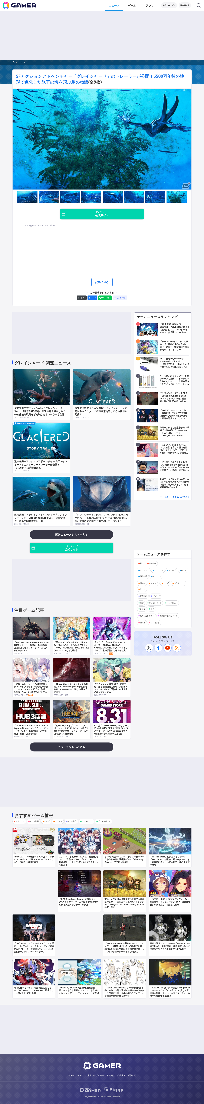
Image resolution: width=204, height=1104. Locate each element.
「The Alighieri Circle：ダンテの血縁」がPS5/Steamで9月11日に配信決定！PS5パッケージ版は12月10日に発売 (71, 688)
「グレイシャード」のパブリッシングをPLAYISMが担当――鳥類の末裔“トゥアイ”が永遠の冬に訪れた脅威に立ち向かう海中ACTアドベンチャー (101, 518)
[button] (15, 197)
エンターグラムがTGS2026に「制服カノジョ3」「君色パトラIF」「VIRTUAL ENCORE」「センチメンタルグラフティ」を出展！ (79, 860)
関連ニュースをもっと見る (71, 534)
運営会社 (132, 1075)
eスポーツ (156, 596)
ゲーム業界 (72, 821)
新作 (142, 563)
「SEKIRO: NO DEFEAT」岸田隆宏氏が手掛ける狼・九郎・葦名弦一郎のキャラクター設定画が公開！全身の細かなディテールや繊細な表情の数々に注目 (124, 991)
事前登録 (152, 563)
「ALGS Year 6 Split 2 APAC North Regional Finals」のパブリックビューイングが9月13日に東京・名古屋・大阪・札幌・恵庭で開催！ (31, 729)
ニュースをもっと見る (71, 747)
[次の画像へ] (102, 139)
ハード (184, 570)
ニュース (114, 5)
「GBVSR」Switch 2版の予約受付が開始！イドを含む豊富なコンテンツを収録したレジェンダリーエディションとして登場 (79, 990)
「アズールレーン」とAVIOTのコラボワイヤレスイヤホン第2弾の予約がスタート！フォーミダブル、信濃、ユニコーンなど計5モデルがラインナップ (31, 689)
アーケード (158, 570)
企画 (152, 609)
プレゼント (155, 622)
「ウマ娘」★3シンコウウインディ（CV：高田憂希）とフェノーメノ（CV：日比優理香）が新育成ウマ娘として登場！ (170, 902)
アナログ (172, 570)
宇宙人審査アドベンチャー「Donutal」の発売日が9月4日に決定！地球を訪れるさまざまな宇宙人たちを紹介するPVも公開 (170, 946)
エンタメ (154, 583)
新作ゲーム (20, 821)
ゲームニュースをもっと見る (173, 496)
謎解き (142, 583)
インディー (144, 570)
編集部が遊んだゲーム (169, 615)
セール (142, 622)
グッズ (166, 583)
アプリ (150, 5)
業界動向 (143, 596)
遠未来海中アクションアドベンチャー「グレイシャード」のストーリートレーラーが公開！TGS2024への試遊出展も (40, 464)
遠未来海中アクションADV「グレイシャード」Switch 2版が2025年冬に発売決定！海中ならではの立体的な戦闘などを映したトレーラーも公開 (41, 411)
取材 (142, 603)
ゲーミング (156, 576)
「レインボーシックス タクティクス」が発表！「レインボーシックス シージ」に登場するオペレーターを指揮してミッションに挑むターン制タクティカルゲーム (34, 947)
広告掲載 (121, 1075)
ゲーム (132, 5)
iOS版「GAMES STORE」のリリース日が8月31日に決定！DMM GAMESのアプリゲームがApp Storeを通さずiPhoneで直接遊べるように (111, 729)
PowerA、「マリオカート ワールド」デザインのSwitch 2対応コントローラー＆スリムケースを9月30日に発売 (34, 859)
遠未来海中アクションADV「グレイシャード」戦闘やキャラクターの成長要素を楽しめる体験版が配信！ (101, 411)
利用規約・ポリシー (94, 1075)
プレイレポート (155, 603)
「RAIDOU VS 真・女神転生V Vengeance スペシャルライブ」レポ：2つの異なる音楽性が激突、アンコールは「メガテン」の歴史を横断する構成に (170, 991)
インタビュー (172, 603)
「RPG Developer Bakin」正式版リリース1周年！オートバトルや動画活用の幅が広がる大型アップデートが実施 (78, 902)
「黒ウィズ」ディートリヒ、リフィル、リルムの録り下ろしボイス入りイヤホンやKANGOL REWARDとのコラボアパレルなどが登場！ (71, 646)
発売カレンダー (169, 5)
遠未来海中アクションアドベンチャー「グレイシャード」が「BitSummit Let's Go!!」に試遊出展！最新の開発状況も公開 (40, 518)
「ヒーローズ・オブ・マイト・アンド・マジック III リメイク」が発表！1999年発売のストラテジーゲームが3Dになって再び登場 (71, 729)
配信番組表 (184, 5)
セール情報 (34, 821)
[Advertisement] (102, 35)
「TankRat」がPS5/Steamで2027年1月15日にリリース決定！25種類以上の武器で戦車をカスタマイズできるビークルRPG (31, 646)
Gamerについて (75, 1075)
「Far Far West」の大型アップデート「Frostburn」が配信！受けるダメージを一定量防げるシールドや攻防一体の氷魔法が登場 (170, 860)
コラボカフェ (179, 583)
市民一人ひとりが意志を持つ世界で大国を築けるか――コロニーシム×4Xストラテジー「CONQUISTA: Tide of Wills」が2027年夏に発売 (124, 903)
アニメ (142, 589)
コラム (142, 609)
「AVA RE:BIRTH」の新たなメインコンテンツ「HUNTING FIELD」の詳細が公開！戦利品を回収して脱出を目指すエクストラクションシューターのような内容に (124, 947)
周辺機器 (143, 576)
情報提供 (110, 1075)
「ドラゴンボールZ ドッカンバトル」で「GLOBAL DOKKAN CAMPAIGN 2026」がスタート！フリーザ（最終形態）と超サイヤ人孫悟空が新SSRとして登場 (111, 648)
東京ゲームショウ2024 (24, 423)
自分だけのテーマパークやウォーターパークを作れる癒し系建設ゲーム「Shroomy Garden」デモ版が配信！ (124, 859)
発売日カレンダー (147, 615)
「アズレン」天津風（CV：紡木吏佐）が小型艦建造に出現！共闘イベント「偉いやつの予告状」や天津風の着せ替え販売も (111, 688)
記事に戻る (102, 282)
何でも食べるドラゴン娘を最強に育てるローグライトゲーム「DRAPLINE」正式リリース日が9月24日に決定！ (33, 990)
